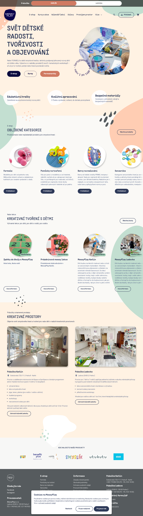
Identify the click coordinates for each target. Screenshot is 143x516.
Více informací (11, 289)
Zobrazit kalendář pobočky (19, 413)
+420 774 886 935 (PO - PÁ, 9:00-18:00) (120, 482)
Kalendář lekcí (58, 15)
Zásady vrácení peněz (81, 480)
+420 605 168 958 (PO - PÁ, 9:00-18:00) (120, 492)
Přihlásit (127, 15)
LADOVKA (99, 3)
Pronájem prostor (84, 15)
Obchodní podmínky (80, 482)
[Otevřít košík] (138, 15)
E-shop (32, 15)
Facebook (10, 490)
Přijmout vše (101, 509)
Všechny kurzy (128, 220)
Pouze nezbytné (84, 509)
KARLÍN (54, 3)
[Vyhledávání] (114, 15)
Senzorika (43, 488)
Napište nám (111, 499)
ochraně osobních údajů (47, 503)
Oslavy (71, 15)
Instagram (11, 493)
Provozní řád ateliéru (80, 488)
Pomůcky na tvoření (47, 482)
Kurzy (30, 74)
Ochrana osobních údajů (82, 485)
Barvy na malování (46, 485)
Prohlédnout (10, 191)
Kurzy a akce (43, 15)
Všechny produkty (126, 132)
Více (97, 15)
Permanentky (50, 74)
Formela (43, 480)
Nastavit (68, 509)
